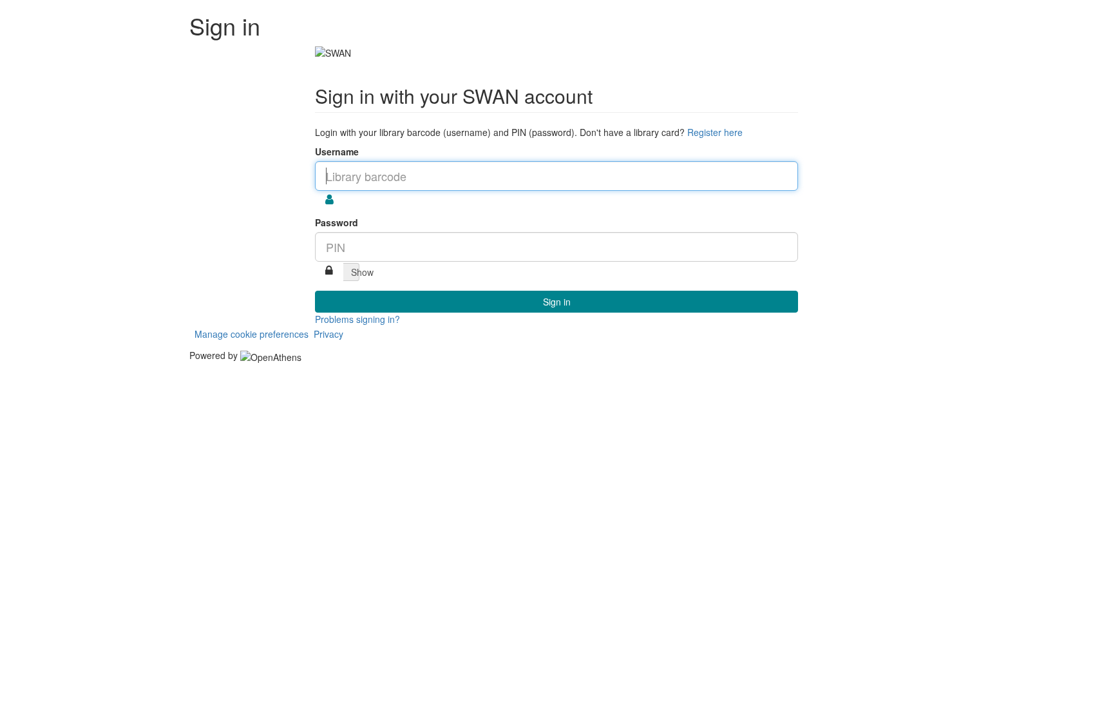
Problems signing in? (357, 319)
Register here (715, 132)
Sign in (557, 301)
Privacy (328, 333)
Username (337, 151)
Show (355, 272)
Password (336, 222)
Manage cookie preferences (252, 333)
